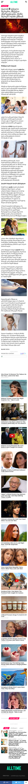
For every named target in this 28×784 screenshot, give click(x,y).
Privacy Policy (6, 775)
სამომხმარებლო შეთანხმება (18, 775)
